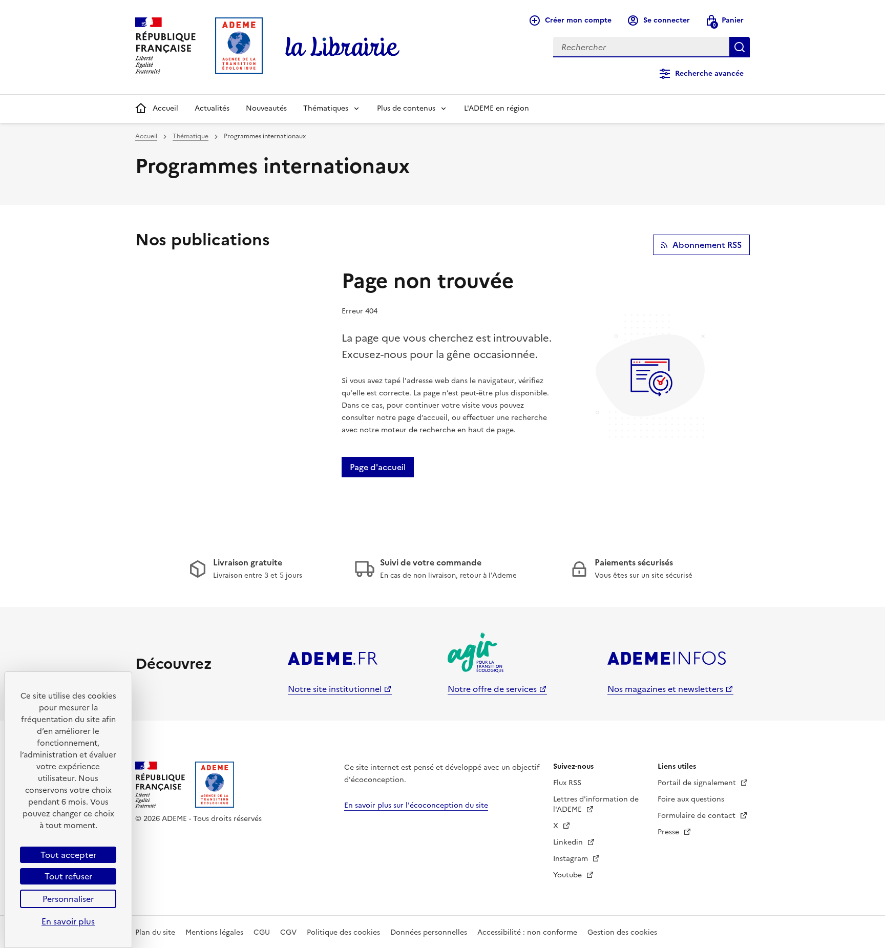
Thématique (190, 136)
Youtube (568, 875)
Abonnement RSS (707, 245)
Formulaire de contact (698, 815)
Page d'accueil (378, 467)
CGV (288, 932)
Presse (669, 832)
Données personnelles (428, 932)
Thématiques (325, 108)
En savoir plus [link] (68, 921)
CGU (262, 932)
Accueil (165, 108)
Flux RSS (567, 782)
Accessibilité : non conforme (527, 932)
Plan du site (155, 932)
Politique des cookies (343, 932)
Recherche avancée (709, 73)
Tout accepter (68, 855)
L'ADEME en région (496, 108)
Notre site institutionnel (335, 689)
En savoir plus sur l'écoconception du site (416, 805)
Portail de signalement (698, 782)
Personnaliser (68, 899)
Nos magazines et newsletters (665, 689)
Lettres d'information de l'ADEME (596, 804)
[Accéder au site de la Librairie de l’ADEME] (342, 47)
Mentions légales (214, 932)
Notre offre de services (492, 689)
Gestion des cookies (622, 932)
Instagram (571, 858)
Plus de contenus (406, 108)
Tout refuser (68, 876)
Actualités (212, 108)
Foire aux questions (691, 799)
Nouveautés (266, 108)
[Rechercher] (739, 47)
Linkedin (569, 842)
